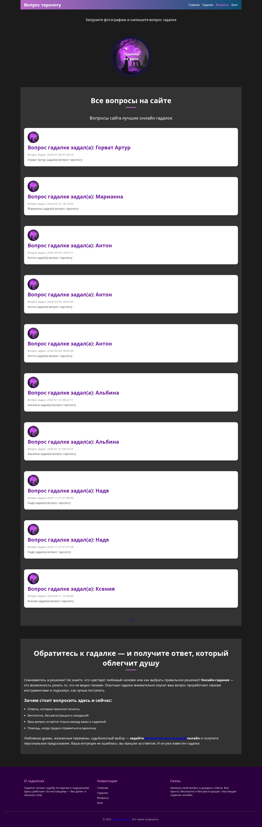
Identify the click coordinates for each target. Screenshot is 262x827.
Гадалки (207, 5)
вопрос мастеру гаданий (165, 738)
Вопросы (222, 5)
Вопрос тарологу (42, 5)
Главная (194, 5)
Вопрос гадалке (121, 819)
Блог (235, 5)
